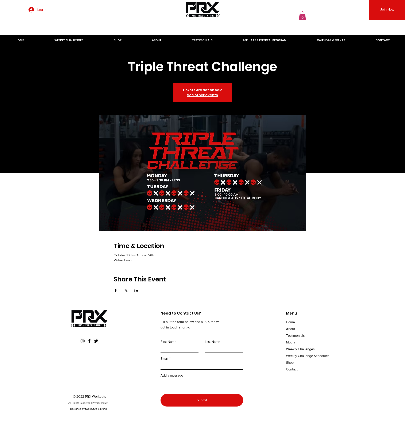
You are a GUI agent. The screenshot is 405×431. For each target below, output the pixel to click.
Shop (290, 362)
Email (165, 358)
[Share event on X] (126, 290)
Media (290, 342)
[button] (302, 15)
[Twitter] (96, 341)
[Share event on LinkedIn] (136, 290)
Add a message (172, 375)
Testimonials (295, 335)
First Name (168, 341)
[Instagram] (82, 341)
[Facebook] (89, 341)
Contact (292, 369)
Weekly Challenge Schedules (307, 356)
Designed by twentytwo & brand (88, 408)
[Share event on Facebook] (116, 290)
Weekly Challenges (300, 349)
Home (290, 322)
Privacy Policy (100, 402)
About (290, 329)
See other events (202, 95)
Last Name (212, 341)
